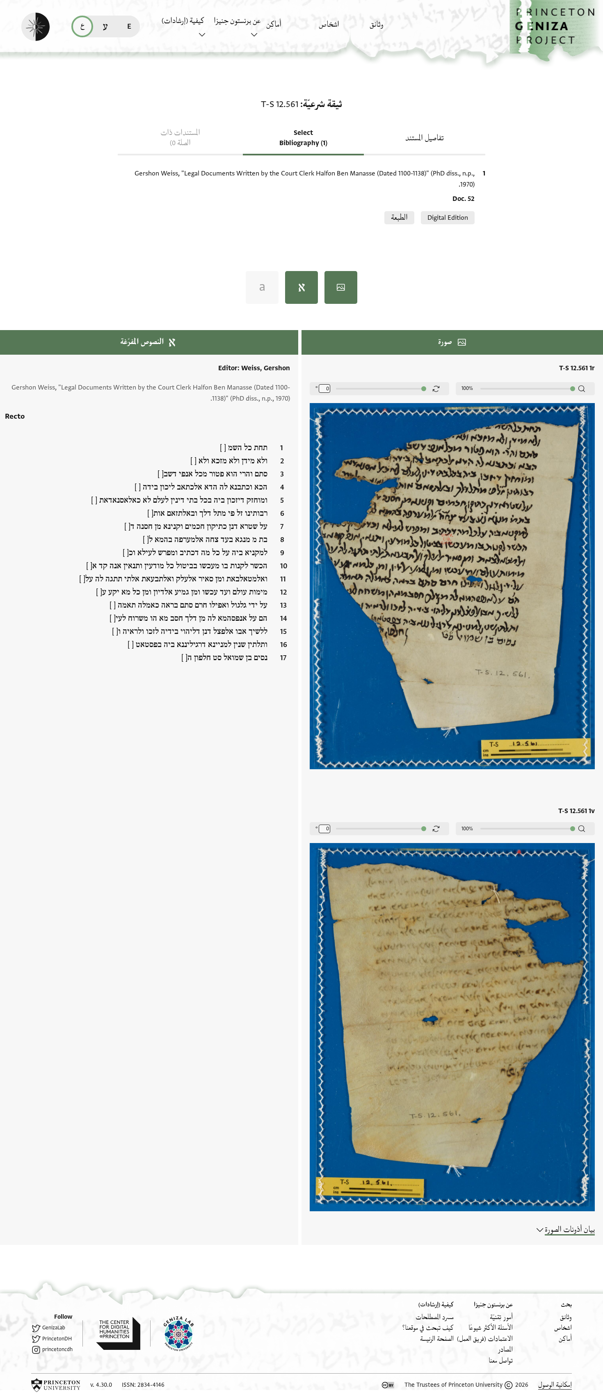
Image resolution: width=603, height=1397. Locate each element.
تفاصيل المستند (424, 138)
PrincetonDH (57, 1338)
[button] (556, 31)
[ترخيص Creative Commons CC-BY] (388, 1385)
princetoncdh (57, 1349)
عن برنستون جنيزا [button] (237, 21)
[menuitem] (394, 28)
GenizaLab (53, 1327)
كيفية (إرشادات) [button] (183, 21)
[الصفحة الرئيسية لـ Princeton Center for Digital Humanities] (111, 1333)
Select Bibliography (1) (303, 138)
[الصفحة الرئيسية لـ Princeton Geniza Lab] (172, 1333)
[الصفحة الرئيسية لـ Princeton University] (55, 1385)
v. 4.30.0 (101, 1385)
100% (467, 388)
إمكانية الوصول (555, 1385)
